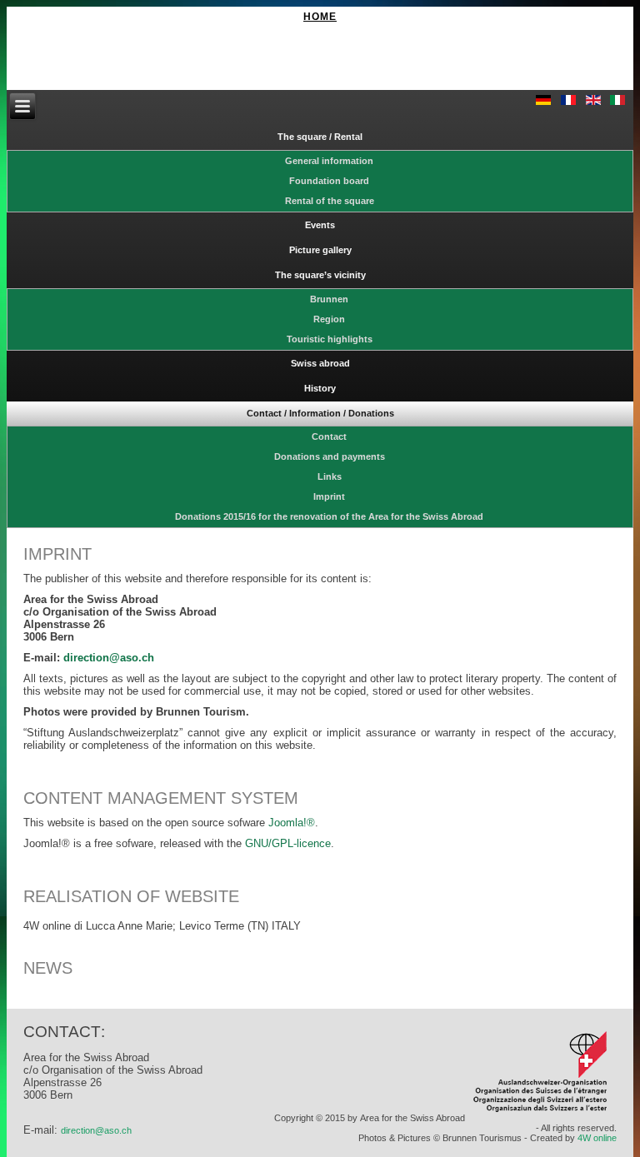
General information (329, 161)
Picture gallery (320, 250)
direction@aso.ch (96, 1130)
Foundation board (329, 181)
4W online (597, 1138)
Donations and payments (329, 456)
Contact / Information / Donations (320, 413)
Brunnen (329, 299)
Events (320, 225)
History (320, 388)
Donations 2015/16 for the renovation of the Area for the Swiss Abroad (329, 516)
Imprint (329, 496)
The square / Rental (320, 137)
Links (330, 476)
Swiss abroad (320, 363)
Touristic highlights (329, 339)
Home (320, 16)
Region (329, 319)
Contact (329, 436)
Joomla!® (291, 822)
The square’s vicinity (320, 275)
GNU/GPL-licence (288, 843)
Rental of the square (329, 201)
